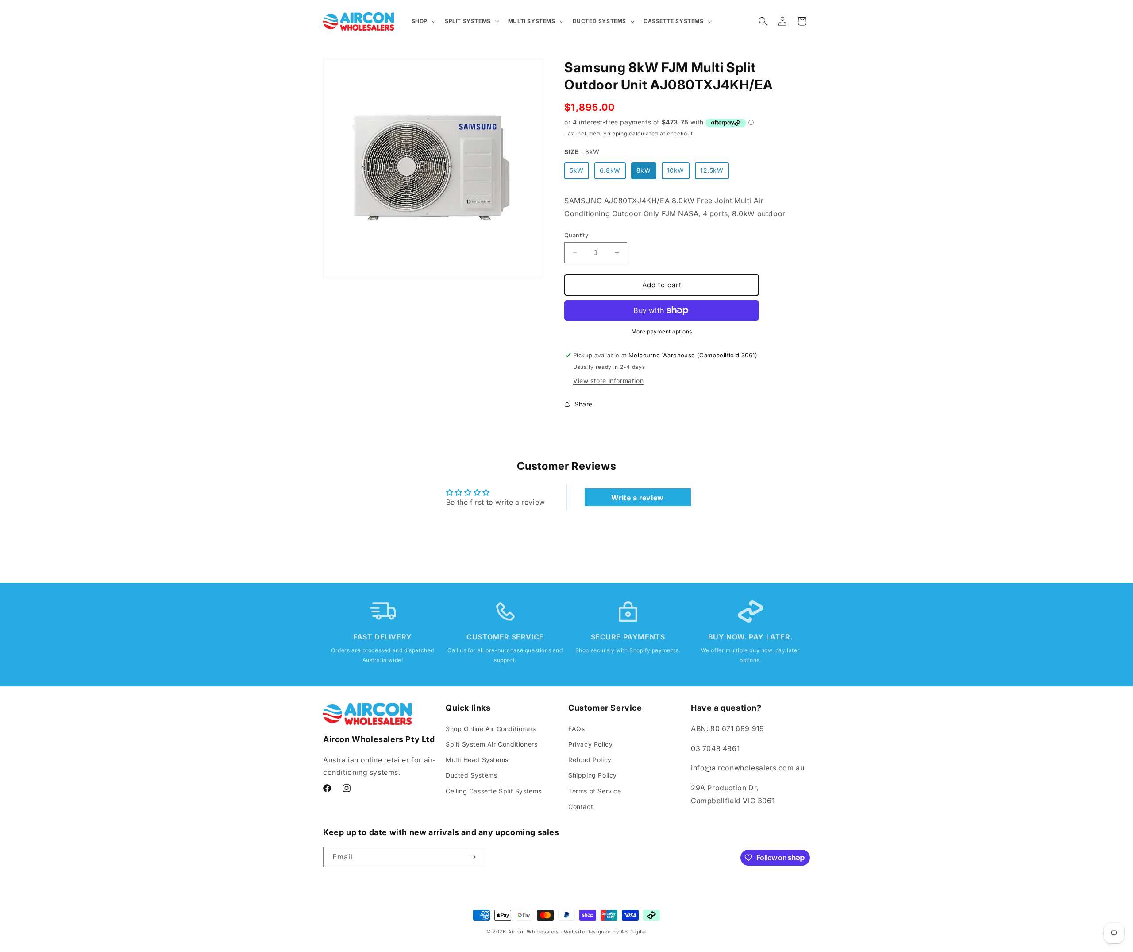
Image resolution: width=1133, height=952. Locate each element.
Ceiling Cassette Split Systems (494, 790)
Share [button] (583, 404)
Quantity (576, 235)
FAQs (576, 728)
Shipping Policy (592, 775)
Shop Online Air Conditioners (491, 728)
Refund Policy (590, 759)
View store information (608, 380)
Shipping (615, 133)
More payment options (662, 331)
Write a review (637, 497)
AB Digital (633, 932)
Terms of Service (594, 790)
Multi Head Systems (477, 759)
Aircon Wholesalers (533, 932)
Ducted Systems (471, 775)
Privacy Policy (590, 743)
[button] (422, 21)
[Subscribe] (472, 857)
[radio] (576, 170)
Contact (580, 806)
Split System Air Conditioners (491, 743)
